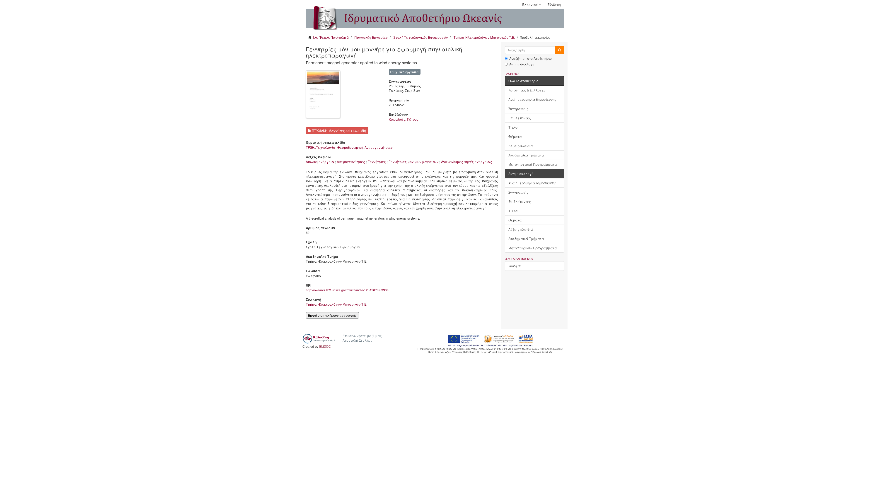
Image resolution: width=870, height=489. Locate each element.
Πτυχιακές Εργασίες (371, 37)
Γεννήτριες (377, 161)
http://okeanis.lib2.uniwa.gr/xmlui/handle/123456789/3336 (347, 290)
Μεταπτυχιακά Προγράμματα (532, 164)
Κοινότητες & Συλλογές (527, 90)
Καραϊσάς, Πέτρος (403, 119)
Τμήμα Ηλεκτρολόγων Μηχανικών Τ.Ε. (484, 37)
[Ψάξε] (559, 50)
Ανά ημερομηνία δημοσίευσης (532, 99)
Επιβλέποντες (519, 118)
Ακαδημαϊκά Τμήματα (526, 155)
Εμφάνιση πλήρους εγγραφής (332, 315)
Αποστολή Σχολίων (357, 340)
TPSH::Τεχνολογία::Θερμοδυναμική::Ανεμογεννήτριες (349, 147)
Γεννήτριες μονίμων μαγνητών (413, 161)
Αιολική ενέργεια (320, 161)
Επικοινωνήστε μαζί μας (362, 335)
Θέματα (515, 136)
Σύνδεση (515, 266)
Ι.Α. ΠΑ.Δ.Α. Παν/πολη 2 (331, 37)
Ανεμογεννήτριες (351, 161)
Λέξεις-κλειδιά (520, 146)
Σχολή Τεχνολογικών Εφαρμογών (421, 37)
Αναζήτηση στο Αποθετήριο (530, 58)
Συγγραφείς (518, 108)
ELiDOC (325, 346)
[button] (531, 4)
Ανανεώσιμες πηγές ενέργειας (466, 161)
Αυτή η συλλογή (521, 64)
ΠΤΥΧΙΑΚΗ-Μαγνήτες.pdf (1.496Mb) (338, 130)
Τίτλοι (513, 127)
